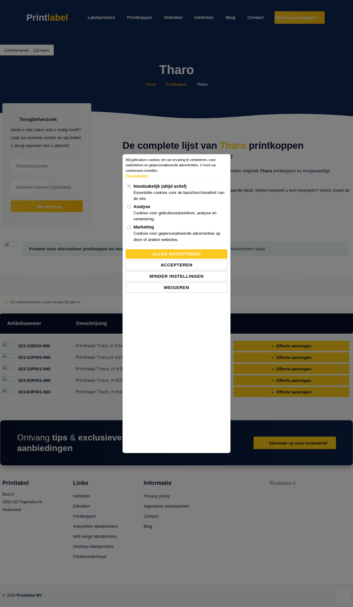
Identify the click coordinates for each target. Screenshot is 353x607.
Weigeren (176, 287)
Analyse (142, 206)
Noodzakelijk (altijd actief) (160, 186)
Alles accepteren (176, 254)
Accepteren (177, 265)
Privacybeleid (137, 176)
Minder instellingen (176, 276)
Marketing (144, 227)
